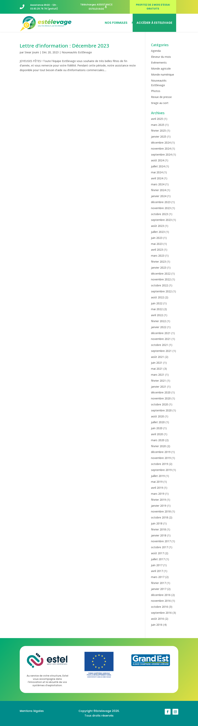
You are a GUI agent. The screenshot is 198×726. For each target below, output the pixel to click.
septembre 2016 (161, 613)
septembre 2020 (161, 410)
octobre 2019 (159, 464)
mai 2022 (157, 309)
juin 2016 (156, 624)
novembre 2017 (161, 541)
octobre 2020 (159, 404)
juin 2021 (156, 362)
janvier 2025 (158, 136)
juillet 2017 (158, 559)
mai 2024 (157, 172)
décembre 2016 (161, 595)
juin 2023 (156, 238)
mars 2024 (157, 184)
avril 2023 (157, 249)
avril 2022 (157, 315)
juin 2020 (156, 428)
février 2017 (158, 583)
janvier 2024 (158, 196)
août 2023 (157, 226)
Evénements (159, 62)
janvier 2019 (158, 505)
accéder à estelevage (154, 23)
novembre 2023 (161, 208)
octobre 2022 (159, 285)
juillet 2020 (158, 422)
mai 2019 (157, 481)
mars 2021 (157, 374)
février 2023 (158, 261)
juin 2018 (156, 523)
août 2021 (157, 357)
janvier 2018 (158, 535)
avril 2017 (157, 571)
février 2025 (158, 130)
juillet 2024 (158, 166)
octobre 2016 (159, 607)
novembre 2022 (161, 279)
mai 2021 (157, 368)
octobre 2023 (159, 214)
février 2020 (158, 446)
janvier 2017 (158, 589)
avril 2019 (157, 487)
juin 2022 (156, 303)
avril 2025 (157, 119)
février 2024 (158, 190)
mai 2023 (157, 244)
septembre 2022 (161, 291)
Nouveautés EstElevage (77, 52)
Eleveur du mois (161, 57)
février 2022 (158, 321)
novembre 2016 (161, 601)
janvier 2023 (158, 267)
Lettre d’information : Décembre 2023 (64, 45)
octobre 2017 (159, 547)
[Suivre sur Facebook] (168, 712)
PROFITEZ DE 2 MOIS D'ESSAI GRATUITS (153, 6)
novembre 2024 (161, 148)
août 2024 (157, 160)
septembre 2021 (161, 351)
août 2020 (157, 416)
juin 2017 (156, 565)
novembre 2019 (161, 458)
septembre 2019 (161, 470)
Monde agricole (161, 68)
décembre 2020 (161, 392)
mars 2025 (157, 125)
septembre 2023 (161, 220)
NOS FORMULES (116, 23)
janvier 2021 (158, 386)
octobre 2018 (159, 517)
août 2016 (157, 618)
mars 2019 (157, 493)
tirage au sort (159, 103)
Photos (155, 91)
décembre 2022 (161, 273)
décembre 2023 (161, 202)
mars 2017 (157, 577)
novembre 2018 (161, 511)
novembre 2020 (161, 398)
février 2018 (158, 529)
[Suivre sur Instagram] (175, 712)
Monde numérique (162, 74)
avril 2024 (157, 178)
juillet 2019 (158, 476)
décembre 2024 (161, 142)
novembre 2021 (161, 339)
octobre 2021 (159, 345)
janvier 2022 (158, 327)
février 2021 (158, 380)
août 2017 (157, 553)
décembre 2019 (161, 452)
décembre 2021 (161, 333)
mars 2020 (157, 440)
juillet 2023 (158, 232)
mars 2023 (157, 255)
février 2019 (158, 499)
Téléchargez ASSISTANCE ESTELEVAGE (96, 7)
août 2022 (157, 297)
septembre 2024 (161, 154)
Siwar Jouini (32, 52)
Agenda (156, 51)
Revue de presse (161, 97)
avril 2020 (157, 434)
